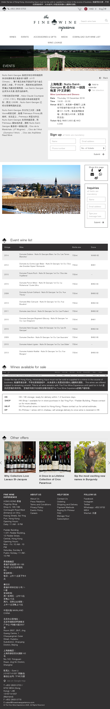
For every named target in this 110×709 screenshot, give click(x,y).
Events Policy (36, 510)
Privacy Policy (36, 507)
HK (6, 397)
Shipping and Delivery (67, 504)
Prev (1, 462)
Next (108, 462)
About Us (34, 498)
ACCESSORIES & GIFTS (45, 37)
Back (105, 78)
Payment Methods (65, 507)
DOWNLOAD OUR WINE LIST (86, 37)
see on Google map (15, 680)
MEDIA (64, 37)
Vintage (4, 372)
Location (100, 372)
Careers (34, 513)
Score (94, 372)
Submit (97, 154)
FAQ (59, 513)
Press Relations (37, 501)
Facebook (88, 498)
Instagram (88, 501)
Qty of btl (79, 372)
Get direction (97, 90)
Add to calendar (94, 85)
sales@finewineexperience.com (19, 702)
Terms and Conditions (40, 504)
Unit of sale (64, 372)
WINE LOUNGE (55, 42)
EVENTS (25, 37)
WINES (13, 37)
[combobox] (93, 148)
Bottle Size (57, 372)
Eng (101, 9)
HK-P (7, 406)
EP (6, 410)
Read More (7, 135)
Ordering (61, 501)
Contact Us (62, 498)
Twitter (87, 504)
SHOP (7, 400)
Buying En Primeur (66, 510)
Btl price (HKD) (87, 372)
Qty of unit (72, 372)
